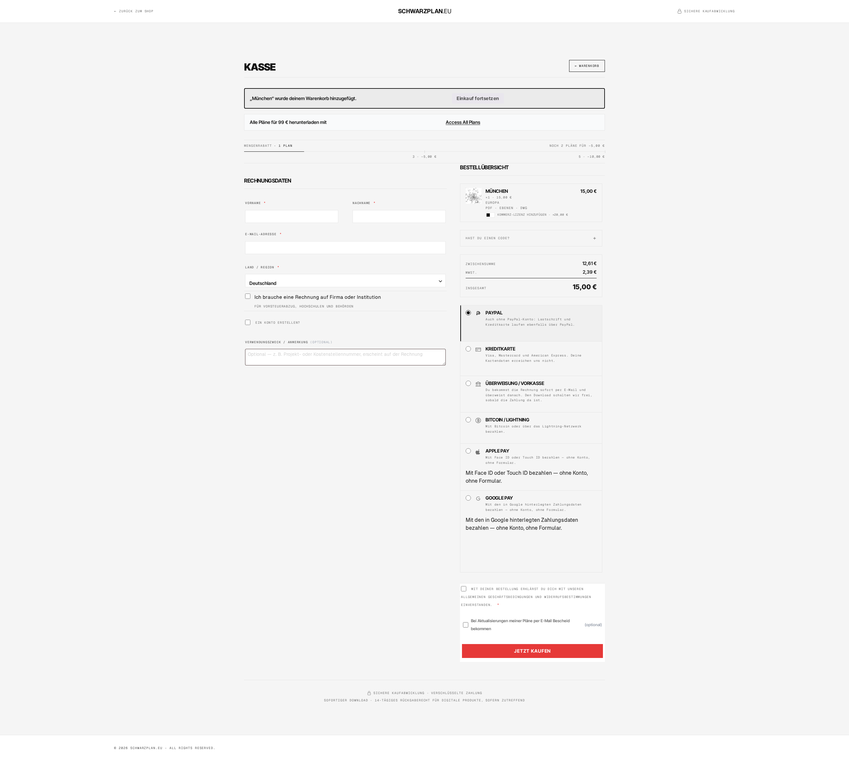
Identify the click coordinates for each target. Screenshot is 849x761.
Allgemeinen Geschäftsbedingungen (497, 597)
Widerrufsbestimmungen (567, 597)
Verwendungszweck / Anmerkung (289, 342)
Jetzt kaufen (532, 651)
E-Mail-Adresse (263, 234)
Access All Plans (463, 122)
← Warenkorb (587, 66)
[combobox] (345, 280)
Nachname (364, 203)
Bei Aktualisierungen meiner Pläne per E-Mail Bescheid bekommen (536, 624)
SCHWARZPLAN (424, 11)
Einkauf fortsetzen (478, 98)
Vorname (255, 203)
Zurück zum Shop (134, 11)
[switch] (490, 215)
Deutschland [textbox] (262, 283)
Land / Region (262, 267)
